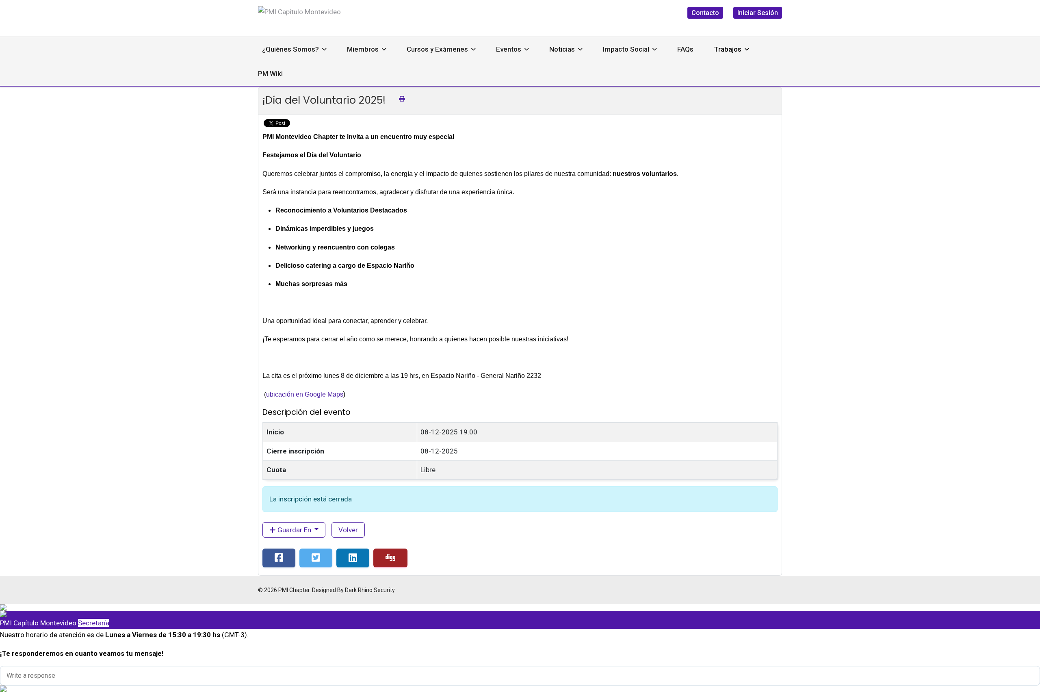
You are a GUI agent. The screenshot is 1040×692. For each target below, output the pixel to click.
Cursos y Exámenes (437, 49)
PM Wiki (270, 73)
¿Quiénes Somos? (290, 49)
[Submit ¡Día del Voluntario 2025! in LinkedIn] (352, 558)
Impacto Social (626, 49)
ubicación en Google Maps (304, 394)
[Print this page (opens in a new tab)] (402, 99)
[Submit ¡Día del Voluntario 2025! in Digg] (390, 558)
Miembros (363, 49)
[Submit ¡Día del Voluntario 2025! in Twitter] (315, 558)
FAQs (685, 49)
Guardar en (294, 530)
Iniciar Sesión (757, 13)
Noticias (562, 49)
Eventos (508, 49)
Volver (348, 530)
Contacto (705, 13)
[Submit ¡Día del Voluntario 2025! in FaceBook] (278, 558)
